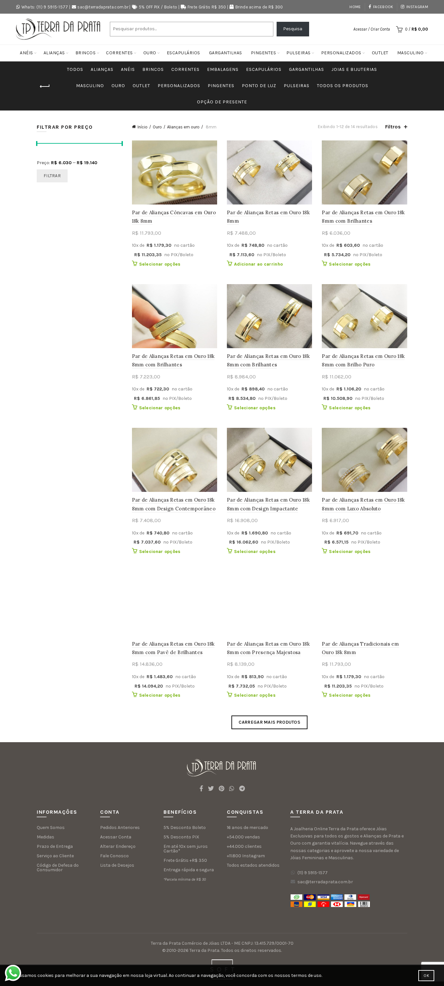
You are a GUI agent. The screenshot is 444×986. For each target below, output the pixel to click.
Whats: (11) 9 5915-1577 (44, 7)
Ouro (149, 53)
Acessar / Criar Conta (371, 29)
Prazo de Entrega (55, 846)
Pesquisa (292, 29)
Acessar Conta (115, 837)
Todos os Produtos (342, 85)
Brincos (85, 53)
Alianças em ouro (183, 127)
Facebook (383, 7)
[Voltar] (45, 86)
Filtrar (52, 175)
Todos (75, 69)
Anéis (26, 53)
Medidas (45, 837)
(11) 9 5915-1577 (312, 872)
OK (426, 975)
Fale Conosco (114, 856)
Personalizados (341, 53)
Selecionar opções (160, 264)
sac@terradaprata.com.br (102, 7)
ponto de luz (259, 85)
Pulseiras (298, 53)
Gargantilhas (225, 53)
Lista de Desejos (117, 865)
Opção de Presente (222, 102)
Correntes (119, 53)
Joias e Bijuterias (354, 69)
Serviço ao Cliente (55, 856)
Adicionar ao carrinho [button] (258, 264)
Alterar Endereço (118, 846)
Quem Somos (51, 827)
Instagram (417, 7)
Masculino (410, 53)
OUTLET (380, 53)
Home (355, 7)
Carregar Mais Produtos (269, 722)
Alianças (54, 53)
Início (142, 127)
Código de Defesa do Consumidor (58, 867)
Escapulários (183, 53)
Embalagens (223, 69)
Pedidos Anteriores (120, 827)
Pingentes (263, 53)
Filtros (393, 127)
